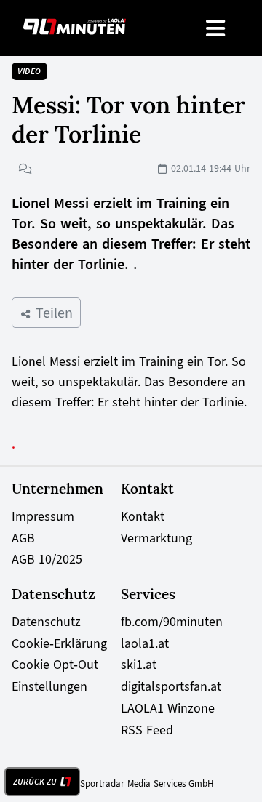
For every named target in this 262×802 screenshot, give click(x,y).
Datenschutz (46, 621)
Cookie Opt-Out (55, 664)
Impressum (43, 516)
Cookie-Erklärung (59, 643)
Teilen (52, 313)
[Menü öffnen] (216, 28)
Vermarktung (156, 538)
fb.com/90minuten (172, 621)
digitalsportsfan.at (171, 686)
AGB (23, 538)
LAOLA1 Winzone (168, 708)
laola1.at (145, 643)
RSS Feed (147, 730)
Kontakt (142, 516)
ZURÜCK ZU (35, 782)
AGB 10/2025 (47, 559)
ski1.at (138, 664)
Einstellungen (49, 686)
